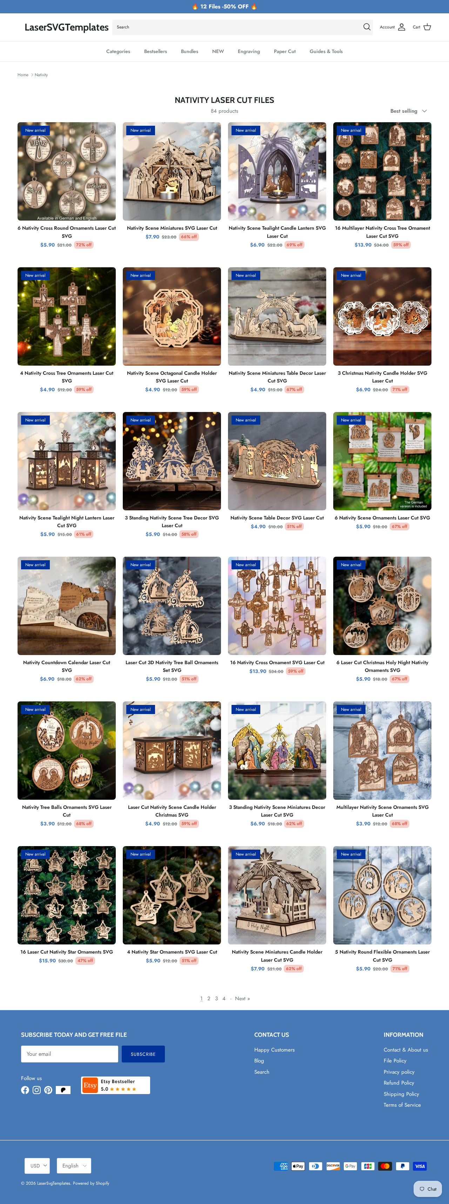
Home (23, 75)
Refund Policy (399, 1083)
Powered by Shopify (91, 1183)
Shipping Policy (401, 1094)
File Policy (395, 1061)
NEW (218, 51)
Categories (118, 51)
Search (261, 1072)
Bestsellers (155, 51)
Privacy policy (399, 1072)
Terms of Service (402, 1105)
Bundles (189, 51)
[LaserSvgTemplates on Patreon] (63, 1090)
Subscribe (143, 1054)
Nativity (41, 75)
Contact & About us (406, 1050)
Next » (242, 998)
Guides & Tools (326, 51)
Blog (259, 1061)
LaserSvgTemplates (53, 1183)
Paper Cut (285, 51)
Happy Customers (274, 1050)
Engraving (249, 51)
